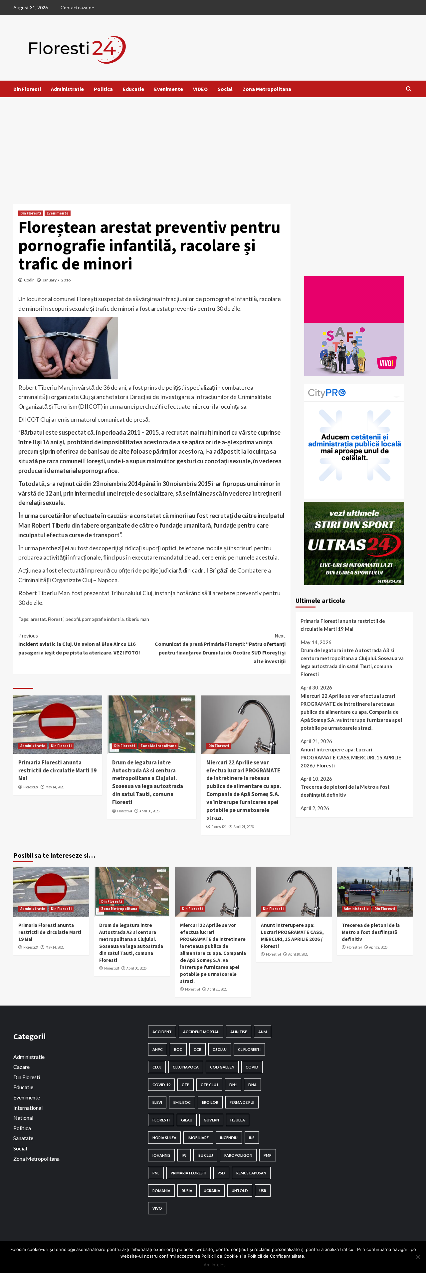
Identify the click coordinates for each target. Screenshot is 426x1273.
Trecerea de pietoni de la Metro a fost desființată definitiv (345, 791)
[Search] (408, 89)
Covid (252, 1067)
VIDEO (200, 89)
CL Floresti (249, 1049)
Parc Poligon (238, 1155)
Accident (162, 1032)
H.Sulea (237, 1120)
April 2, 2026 (378, 947)
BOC (178, 1049)
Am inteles (215, 1264)
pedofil (73, 619)
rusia (187, 1190)
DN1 (233, 1084)
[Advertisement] (213, 147)
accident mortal (201, 1032)
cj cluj (220, 1049)
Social (225, 89)
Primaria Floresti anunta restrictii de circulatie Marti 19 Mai (57, 770)
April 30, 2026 (149, 811)
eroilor (210, 1102)
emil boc (182, 1102)
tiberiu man (137, 619)
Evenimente (168, 89)
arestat (38, 619)
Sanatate (23, 1138)
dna (252, 1084)
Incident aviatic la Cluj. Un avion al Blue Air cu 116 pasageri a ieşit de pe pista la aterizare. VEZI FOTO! (79, 644)
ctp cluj (209, 1084)
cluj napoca (186, 1067)
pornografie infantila (103, 619)
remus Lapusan (251, 1173)
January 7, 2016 (57, 279)
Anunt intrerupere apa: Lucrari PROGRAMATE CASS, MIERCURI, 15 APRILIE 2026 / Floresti (351, 757)
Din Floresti (27, 89)
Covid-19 (161, 1084)
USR (262, 1190)
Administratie (67, 89)
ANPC (157, 1049)
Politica (103, 89)
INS (252, 1137)
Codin (29, 279)
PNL (155, 1173)
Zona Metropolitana (267, 89)
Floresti (56, 619)
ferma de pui (242, 1102)
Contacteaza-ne (77, 7)
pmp (268, 1155)
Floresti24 (30, 787)
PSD (221, 1173)
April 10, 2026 (298, 954)
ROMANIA (161, 1190)
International (28, 1107)
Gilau (186, 1120)
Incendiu (229, 1137)
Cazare (21, 1066)
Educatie (133, 89)
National (23, 1117)
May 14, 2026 (55, 787)
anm (262, 1032)
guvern (211, 1120)
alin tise (238, 1032)
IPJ (184, 1155)
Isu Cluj (205, 1155)
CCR (197, 1049)
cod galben (222, 1067)
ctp (185, 1084)
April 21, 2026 (244, 826)
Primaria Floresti (188, 1173)
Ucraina (212, 1190)
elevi (157, 1102)
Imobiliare (198, 1137)
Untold (240, 1190)
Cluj (156, 1067)
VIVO (157, 1208)
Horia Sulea (164, 1137)
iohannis (161, 1155)
